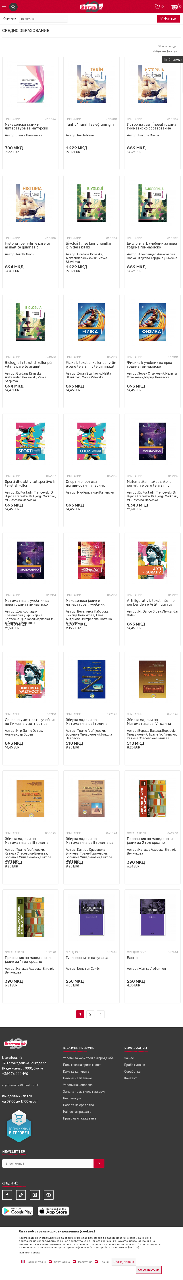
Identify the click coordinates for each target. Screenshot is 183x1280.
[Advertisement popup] (91, 88)
